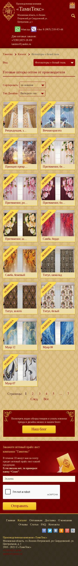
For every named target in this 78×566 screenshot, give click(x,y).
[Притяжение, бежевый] (58, 163)
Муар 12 (10, 347)
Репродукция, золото (17, 130)
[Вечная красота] (58, 127)
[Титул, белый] (58, 307)
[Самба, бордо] (58, 235)
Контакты (54, 524)
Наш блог (39, 429)
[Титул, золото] (20, 307)
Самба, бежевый (15, 275)
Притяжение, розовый (18, 202)
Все (46, 398)
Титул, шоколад (52, 275)
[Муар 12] (20, 343)
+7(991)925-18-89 (12, 550)
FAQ (43, 524)
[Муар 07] (20, 379)
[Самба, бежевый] (20, 271)
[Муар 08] (58, 343)
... (60, 393)
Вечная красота (52, 130)
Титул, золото (13, 311)
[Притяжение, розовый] (20, 199)
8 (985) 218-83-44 (53, 29)
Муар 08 (48, 347)
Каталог (22, 54)
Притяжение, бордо (55, 202)
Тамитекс (8, 54)
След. (34, 398)
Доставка (50, 520)
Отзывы (23, 524)
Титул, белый (51, 311)
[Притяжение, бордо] (58, 199)
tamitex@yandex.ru (21, 44)
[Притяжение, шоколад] (20, 235)
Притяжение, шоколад (18, 239)
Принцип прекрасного (19, 166)
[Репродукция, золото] (20, 127)
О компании (65, 520)
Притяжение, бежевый (56, 166)
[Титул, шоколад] (58, 271)
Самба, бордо (51, 239)
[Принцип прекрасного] (20, 163)
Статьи (34, 524)
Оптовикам (35, 520)
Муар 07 (10, 383)
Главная (10, 520)
